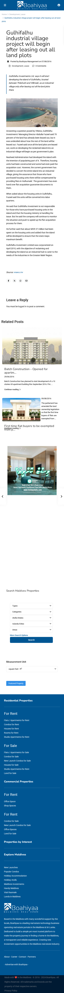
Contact (22, 957)
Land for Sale (10, 773)
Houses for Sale (11, 765)
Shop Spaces (10, 805)
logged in (22, 306)
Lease (23, 14)
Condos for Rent (11, 724)
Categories (16, 612)
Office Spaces (10, 829)
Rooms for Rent (11, 733)
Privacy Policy (10, 990)
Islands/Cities (18, 624)
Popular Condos (11, 871)
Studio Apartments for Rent (16, 737)
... (52, 384)
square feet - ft (15, 669)
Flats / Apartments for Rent (16, 720)
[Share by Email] (26, 280)
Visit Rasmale (10, 892)
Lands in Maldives (12, 896)
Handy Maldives (11, 888)
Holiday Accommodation (15, 876)
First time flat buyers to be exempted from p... (29, 428)
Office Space (9, 801)
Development (14, 14)
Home (4, 14)
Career (14, 957)
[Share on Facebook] (8, 280)
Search (31, 640)
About (7, 957)
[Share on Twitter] (14, 280)
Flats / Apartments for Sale (16, 752)
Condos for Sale (11, 756)
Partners (32, 957)
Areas (14, 630)
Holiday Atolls (10, 880)
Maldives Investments (14, 884)
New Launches (11, 867)
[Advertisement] (32, 543)
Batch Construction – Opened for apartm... (26, 371)
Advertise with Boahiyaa (16, 964)
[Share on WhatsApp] (20, 280)
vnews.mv (18, 272)
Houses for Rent (11, 728)
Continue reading (11, 389)
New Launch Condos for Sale (17, 761)
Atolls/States (17, 618)
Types (15, 606)
